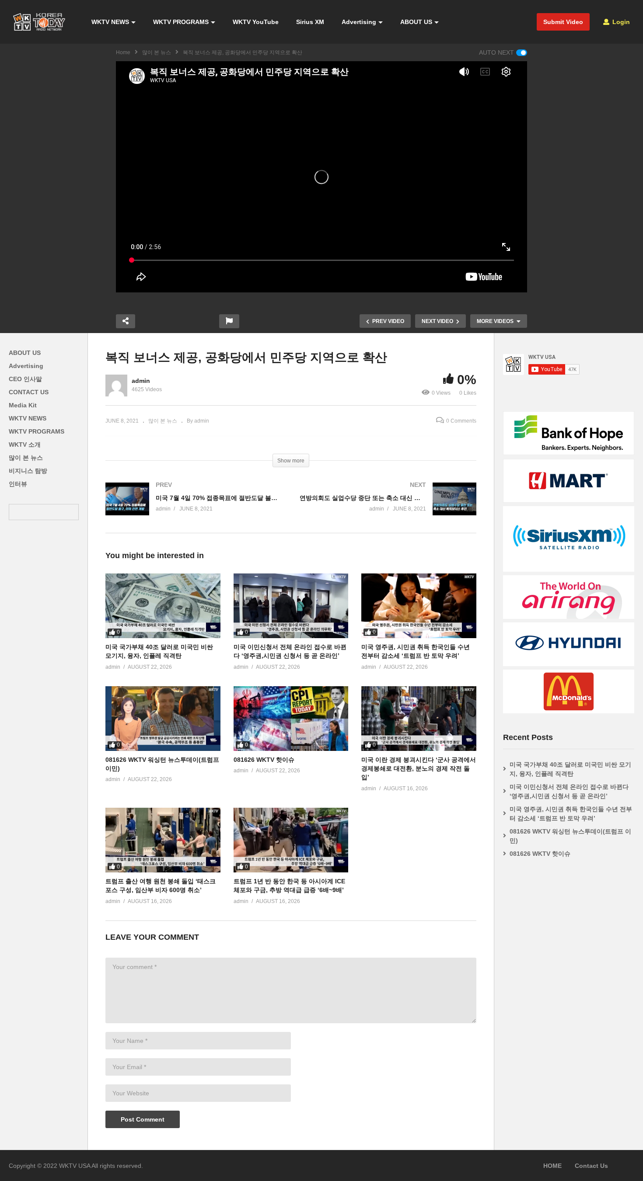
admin (141, 380)
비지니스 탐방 (28, 470)
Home (123, 52)
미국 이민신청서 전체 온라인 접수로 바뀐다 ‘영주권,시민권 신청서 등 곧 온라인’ (569, 791)
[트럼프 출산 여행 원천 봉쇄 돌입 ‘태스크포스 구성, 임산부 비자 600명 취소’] (162, 840)
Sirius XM (310, 21)
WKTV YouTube (256, 21)
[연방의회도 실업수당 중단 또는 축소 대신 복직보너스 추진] (388, 508)
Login (620, 21)
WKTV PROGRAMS (181, 21)
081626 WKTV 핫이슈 (264, 759)
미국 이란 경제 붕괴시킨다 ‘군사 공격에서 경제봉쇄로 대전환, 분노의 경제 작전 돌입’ (418, 768)
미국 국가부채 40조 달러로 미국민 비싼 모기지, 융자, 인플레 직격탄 (570, 769)
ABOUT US (416, 21)
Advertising (359, 21)
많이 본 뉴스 (156, 52)
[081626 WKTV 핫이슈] (291, 718)
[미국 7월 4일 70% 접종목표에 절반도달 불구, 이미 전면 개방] (193, 508)
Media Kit (23, 405)
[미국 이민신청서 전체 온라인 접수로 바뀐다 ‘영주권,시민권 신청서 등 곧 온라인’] (291, 605)
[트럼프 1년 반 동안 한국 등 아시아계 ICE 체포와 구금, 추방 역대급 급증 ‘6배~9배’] (291, 840)
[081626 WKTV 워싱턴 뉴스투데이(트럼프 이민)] (162, 718)
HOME (552, 1165)
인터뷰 (18, 483)
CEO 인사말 (25, 378)
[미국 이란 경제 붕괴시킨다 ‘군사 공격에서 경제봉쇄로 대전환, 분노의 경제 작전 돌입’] (418, 718)
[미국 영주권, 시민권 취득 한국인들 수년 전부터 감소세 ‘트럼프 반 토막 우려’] (418, 605)
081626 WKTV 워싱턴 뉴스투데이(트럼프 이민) (570, 836)
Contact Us (591, 1165)
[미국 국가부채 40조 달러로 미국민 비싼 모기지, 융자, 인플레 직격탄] (162, 605)
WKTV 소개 (25, 444)
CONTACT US (29, 392)
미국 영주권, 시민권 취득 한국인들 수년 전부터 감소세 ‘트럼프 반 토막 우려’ (571, 814)
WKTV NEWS (110, 21)
